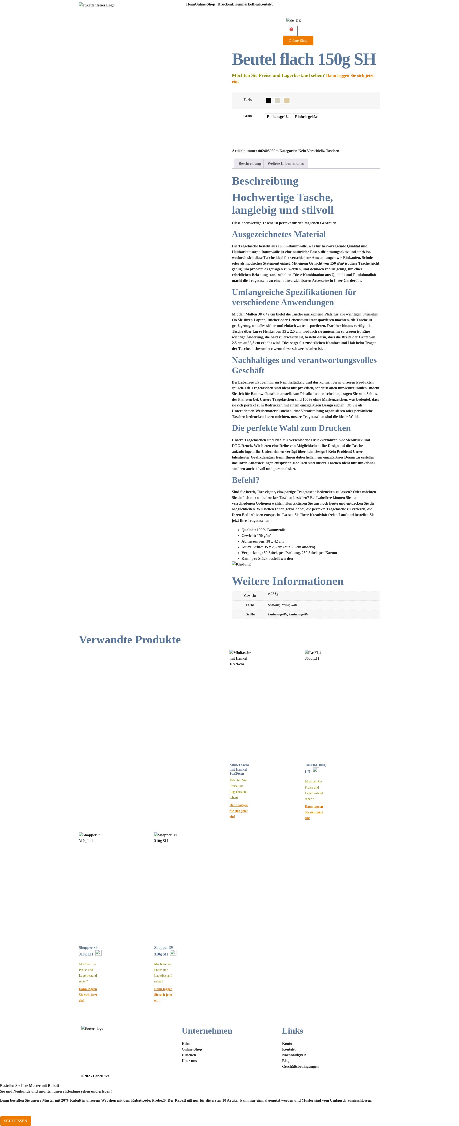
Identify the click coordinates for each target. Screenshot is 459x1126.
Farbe (248, 99)
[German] (294, 20)
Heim (190, 4)
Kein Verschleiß (311, 151)
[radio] (268, 100)
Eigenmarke (242, 4)
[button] (206, 4)
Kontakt (266, 4)
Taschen (332, 151)
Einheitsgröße (277, 614)
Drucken (225, 4)
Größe (247, 116)
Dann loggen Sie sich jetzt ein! (239, 810)
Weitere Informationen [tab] (286, 163)
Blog (255, 4)
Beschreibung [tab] (250, 163)
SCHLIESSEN (15, 1121)
